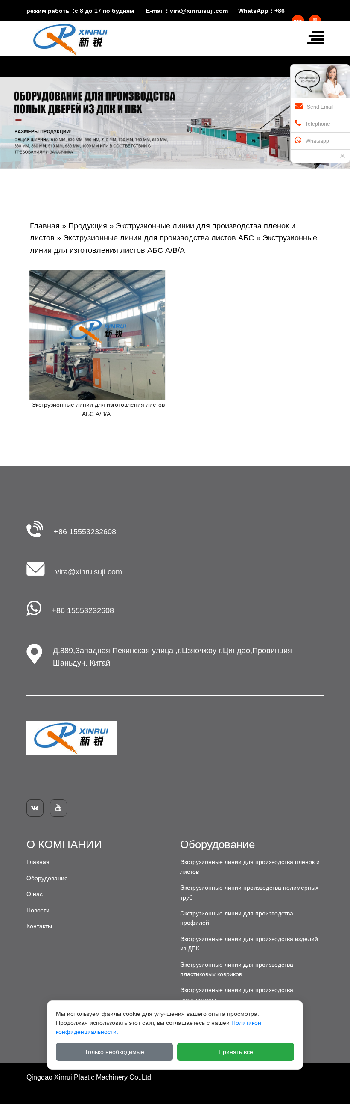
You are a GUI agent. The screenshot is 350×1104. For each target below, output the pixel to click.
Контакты (39, 926)
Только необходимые (114, 1051)
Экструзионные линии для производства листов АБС (158, 238)
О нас (34, 894)
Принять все (236, 1051)
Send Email (320, 107)
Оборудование (47, 878)
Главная (45, 226)
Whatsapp (317, 141)
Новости (38, 910)
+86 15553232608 (85, 531)
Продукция (87, 226)
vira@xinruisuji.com (199, 10)
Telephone (317, 124)
